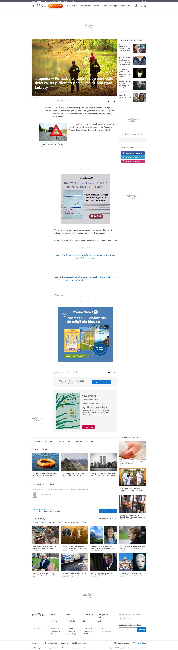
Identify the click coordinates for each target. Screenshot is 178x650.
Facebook (140, 1)
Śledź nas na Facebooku (134, 153)
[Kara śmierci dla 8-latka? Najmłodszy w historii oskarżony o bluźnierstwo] (132, 504)
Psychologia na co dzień (91, 631)
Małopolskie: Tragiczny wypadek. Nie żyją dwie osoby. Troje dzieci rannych (52, 144)
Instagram (145, 1)
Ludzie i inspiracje (106, 631)
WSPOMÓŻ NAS (141, 643)
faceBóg (66, 1)
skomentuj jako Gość (47, 509)
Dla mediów (65, 648)
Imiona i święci (72, 634)
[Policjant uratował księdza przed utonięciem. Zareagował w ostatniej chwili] (45, 462)
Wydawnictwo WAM (49, 643)
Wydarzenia (72, 6)
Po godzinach (88, 614)
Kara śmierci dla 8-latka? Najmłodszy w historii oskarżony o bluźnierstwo (132, 517)
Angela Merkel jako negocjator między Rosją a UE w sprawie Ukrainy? (132, 547)
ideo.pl (144, 648)
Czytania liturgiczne (90, 628)
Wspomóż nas (103, 382)
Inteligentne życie (102, 615)
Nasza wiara (89, 395)
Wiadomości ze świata (38, 477)
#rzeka (70, 441)
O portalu (34, 648)
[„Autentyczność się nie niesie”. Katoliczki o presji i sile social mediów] (140, 97)
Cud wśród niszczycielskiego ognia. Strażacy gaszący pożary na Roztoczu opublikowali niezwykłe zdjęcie (74, 548)
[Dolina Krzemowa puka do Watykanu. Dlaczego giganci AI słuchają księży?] (132, 562)
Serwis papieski (55, 628)
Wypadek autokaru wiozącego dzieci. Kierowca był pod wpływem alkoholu (91, 278)
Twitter (143, 1)
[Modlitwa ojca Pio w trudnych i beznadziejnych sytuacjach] (140, 85)
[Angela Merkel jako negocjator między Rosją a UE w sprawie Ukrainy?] (132, 535)
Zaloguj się (35, 509)
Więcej (113, 6)
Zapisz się (141, 630)
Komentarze (85, 6)
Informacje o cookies (81, 648)
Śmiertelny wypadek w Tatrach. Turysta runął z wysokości (74, 474)
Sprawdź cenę (88, 427)
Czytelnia (70, 621)
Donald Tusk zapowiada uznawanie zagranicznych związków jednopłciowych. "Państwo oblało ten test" (103, 575)
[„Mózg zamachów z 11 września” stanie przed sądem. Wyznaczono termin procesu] (103, 462)
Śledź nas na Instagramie (134, 161)
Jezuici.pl (35, 643)
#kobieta (89, 441)
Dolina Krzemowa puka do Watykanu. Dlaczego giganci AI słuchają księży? (132, 574)
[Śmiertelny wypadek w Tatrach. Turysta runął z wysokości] (74, 462)
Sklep (72, 1)
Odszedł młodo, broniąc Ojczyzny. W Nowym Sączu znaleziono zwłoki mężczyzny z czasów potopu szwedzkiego (44, 549)
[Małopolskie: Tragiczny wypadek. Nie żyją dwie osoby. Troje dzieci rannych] (53, 132)
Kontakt (59, 648)
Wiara (96, 6)
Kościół (122, 465)
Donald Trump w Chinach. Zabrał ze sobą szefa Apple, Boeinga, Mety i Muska (43, 575)
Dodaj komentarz (108, 511)
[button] (136, 5)
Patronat (90, 648)
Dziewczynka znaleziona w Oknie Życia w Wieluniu (132, 463)
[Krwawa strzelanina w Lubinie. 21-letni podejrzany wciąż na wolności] (74, 562)
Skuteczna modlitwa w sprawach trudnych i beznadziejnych (125, 47)
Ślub (52, 634)
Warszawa (123, 5)
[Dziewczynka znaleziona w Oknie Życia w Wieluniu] (132, 450)
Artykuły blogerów (56, 631)
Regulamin (40, 648)
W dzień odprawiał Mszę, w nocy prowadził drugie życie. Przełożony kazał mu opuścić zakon (125, 61)
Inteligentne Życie (125, 492)
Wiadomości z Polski (67, 477)
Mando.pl (65, 643)
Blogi (59, 1)
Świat (36, 92)
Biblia (33, 1)
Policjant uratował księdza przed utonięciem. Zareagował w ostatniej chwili (44, 475)
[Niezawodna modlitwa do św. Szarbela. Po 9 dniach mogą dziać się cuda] (140, 73)
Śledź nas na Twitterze (134, 157)
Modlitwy (86, 634)
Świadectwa (71, 631)
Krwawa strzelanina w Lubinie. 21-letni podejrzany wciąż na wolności (74, 574)
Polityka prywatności (50, 648)
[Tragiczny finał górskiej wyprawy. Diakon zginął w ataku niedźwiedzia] (103, 535)
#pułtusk (62, 441)
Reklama (72, 648)
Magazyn (39, 1)
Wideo (104, 6)
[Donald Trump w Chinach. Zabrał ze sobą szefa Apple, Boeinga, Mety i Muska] (45, 562)
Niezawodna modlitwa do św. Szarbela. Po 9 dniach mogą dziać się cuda (125, 72)
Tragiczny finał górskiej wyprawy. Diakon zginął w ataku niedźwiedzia (102, 547)
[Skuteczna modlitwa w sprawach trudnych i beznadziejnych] (140, 48)
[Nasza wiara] (68, 411)
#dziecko (79, 441)
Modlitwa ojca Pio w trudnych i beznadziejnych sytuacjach (125, 84)
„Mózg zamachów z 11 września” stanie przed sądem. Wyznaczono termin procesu (103, 475)
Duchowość (71, 628)
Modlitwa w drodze (50, 1)
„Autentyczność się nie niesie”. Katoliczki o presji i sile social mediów (125, 97)
